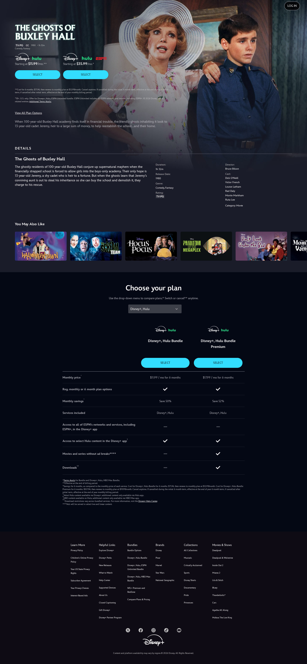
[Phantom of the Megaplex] (206, 246)
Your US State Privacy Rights (80, 571)
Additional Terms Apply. (40, 101)
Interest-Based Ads (79, 595)
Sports (187, 573)
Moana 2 (216, 573)
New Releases (105, 565)
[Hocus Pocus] (151, 246)
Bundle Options (134, 550)
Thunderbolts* (218, 595)
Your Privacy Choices (80, 588)
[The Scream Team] (96, 246)
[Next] (300, 245)
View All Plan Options (28, 113)
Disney (159, 550)
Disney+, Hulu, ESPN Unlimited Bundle (136, 567)
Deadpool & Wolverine (222, 558)
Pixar (158, 558)
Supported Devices (107, 587)
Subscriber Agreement (81, 580)
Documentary (190, 587)
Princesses (188, 602)
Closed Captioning (107, 602)
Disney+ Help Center (147, 501)
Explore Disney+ (106, 550)
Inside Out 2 (217, 565)
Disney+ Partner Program (110, 617)
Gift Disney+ (104, 610)
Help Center (104, 580)
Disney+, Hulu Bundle (137, 558)
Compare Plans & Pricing (138, 599)
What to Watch (105, 573)
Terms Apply (69, 480)
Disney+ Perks (105, 558)
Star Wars (160, 573)
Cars (214, 602)
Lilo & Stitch (217, 580)
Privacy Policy (77, 550)
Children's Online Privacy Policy (82, 560)
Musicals (188, 558)
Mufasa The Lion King (222, 617)
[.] (128, 630)
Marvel (159, 565)
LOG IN (292, 5)
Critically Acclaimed (193, 565)
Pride (186, 595)
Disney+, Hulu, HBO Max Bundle (138, 578)
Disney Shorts (190, 580)
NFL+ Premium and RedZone (136, 590)
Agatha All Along (220, 610)
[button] (111, 545)
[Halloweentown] (40, 246)
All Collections (190, 550)
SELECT (37, 74)
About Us (103, 595)
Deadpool (216, 550)
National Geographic (165, 580)
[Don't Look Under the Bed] (261, 246)
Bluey (214, 587)
